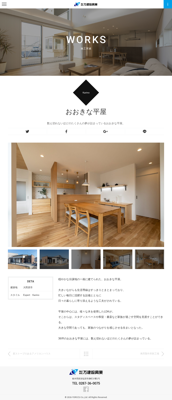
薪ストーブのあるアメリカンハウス (32, 353)
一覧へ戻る (86, 354)
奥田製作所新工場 (149, 353)
